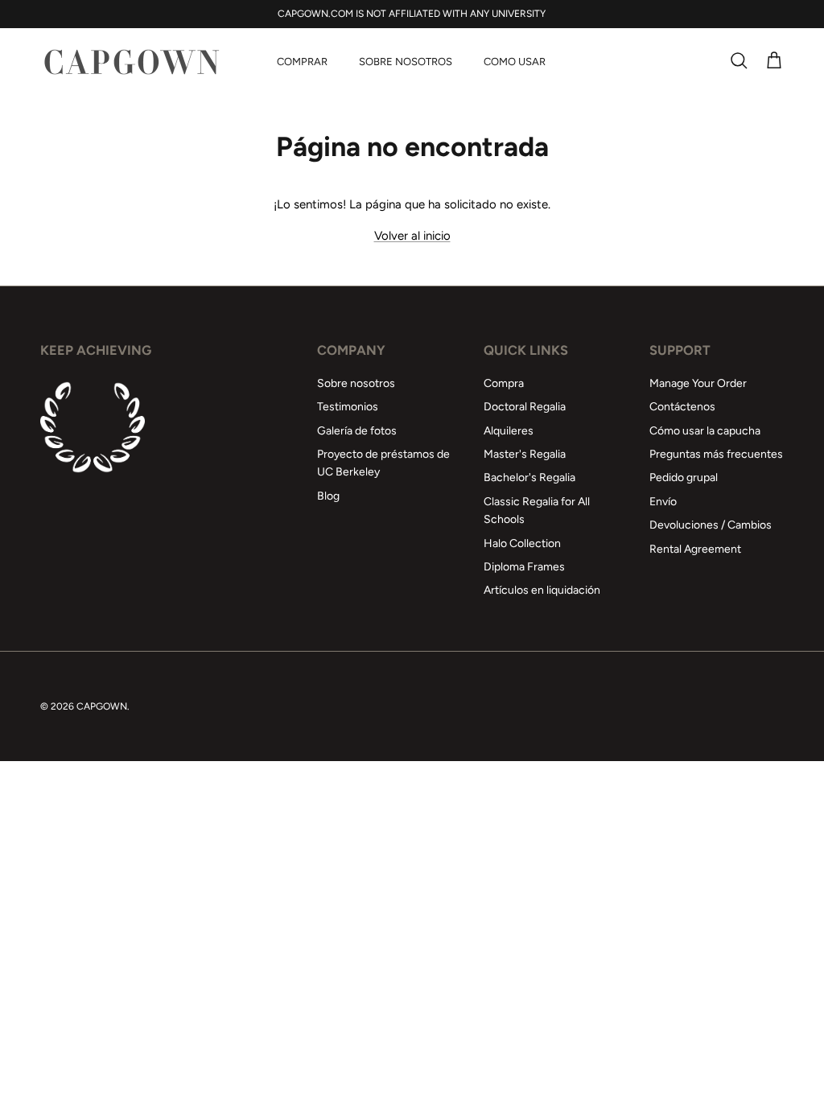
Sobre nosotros (405, 62)
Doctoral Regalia (525, 407)
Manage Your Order (698, 383)
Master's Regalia (525, 454)
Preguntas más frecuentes (716, 454)
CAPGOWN (101, 706)
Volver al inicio (412, 235)
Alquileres (509, 431)
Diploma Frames (524, 567)
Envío (663, 501)
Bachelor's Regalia (529, 477)
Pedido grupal (683, 477)
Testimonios (347, 407)
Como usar (515, 62)
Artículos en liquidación (542, 590)
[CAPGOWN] (130, 61)
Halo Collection (522, 543)
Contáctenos (682, 407)
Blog (328, 496)
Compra (504, 383)
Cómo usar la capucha (704, 431)
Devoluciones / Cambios (710, 525)
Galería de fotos (357, 431)
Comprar (302, 62)
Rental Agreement (695, 549)
